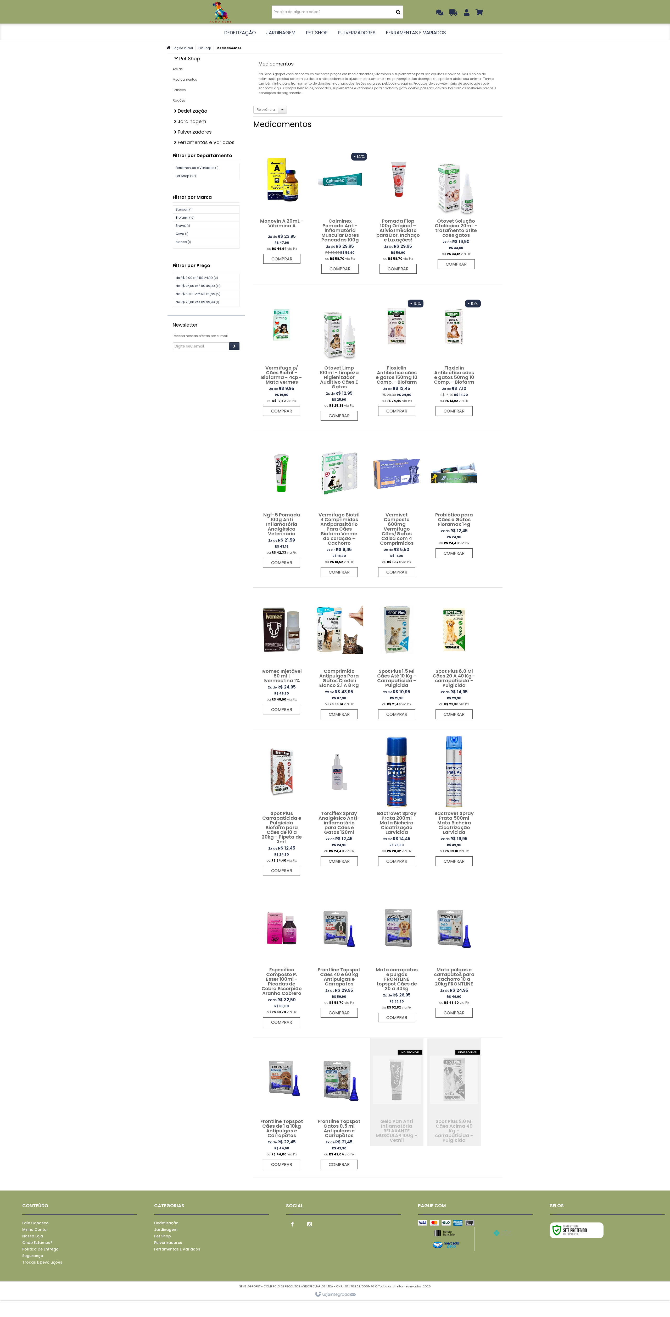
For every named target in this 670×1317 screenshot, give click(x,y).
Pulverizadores (168, 1242)
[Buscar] (398, 12)
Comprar (281, 259)
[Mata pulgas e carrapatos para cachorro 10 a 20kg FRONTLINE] (454, 954)
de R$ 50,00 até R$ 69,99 (198, 294)
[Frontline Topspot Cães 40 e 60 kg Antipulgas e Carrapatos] (339, 954)
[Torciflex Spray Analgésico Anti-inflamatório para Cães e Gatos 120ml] (339, 800)
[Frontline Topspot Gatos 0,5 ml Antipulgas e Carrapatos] (339, 1106)
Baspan (184, 209)
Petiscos (179, 90)
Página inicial (183, 48)
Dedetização (166, 1223)
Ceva (182, 234)
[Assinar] (234, 346)
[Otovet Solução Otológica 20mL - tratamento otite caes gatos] (456, 205)
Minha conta (34, 1229)
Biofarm (185, 217)
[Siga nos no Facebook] (292, 1224)
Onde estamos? (37, 1242)
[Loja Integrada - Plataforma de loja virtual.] (335, 1294)
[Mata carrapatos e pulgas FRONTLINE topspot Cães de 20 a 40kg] (396, 957)
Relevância (266, 109)
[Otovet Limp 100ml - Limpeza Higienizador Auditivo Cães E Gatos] (339, 355)
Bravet (183, 225)
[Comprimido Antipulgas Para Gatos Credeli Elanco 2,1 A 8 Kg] (339, 656)
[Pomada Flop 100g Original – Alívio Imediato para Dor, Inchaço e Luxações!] (398, 208)
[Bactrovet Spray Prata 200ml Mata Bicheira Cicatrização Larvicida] (396, 800)
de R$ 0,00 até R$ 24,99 (197, 277)
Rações (179, 100)
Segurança (32, 1255)
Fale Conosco (35, 1223)
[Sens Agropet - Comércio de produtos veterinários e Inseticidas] (220, 12)
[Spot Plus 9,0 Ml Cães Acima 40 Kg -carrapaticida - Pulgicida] (454, 1092)
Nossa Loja (32, 1236)
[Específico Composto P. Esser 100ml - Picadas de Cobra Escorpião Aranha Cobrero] (281, 959)
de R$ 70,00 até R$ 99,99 (197, 302)
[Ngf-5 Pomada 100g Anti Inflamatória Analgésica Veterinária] (281, 502)
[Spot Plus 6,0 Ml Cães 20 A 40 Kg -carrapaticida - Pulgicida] (454, 656)
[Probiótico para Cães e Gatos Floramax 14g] (454, 497)
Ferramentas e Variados (197, 168)
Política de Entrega (40, 1249)
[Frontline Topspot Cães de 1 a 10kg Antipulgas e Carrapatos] (281, 1106)
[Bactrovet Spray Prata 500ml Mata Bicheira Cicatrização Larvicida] (454, 800)
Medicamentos (185, 79)
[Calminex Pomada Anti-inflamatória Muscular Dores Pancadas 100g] (340, 208)
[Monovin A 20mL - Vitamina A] (282, 203)
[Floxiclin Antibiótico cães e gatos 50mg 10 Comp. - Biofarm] (454, 352)
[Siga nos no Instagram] (309, 1224)
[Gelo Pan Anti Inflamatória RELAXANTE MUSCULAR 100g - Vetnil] (396, 1092)
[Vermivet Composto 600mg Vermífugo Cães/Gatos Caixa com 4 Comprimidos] (396, 506)
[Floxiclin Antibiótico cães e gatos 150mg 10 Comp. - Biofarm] (396, 352)
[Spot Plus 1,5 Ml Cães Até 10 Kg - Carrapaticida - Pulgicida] (396, 656)
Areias (178, 69)
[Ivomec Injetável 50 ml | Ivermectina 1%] (281, 654)
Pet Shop (204, 48)
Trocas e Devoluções (42, 1262)
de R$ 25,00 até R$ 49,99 (198, 286)
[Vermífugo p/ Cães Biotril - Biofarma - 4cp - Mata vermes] (281, 352)
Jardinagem (165, 1229)
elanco (183, 242)
